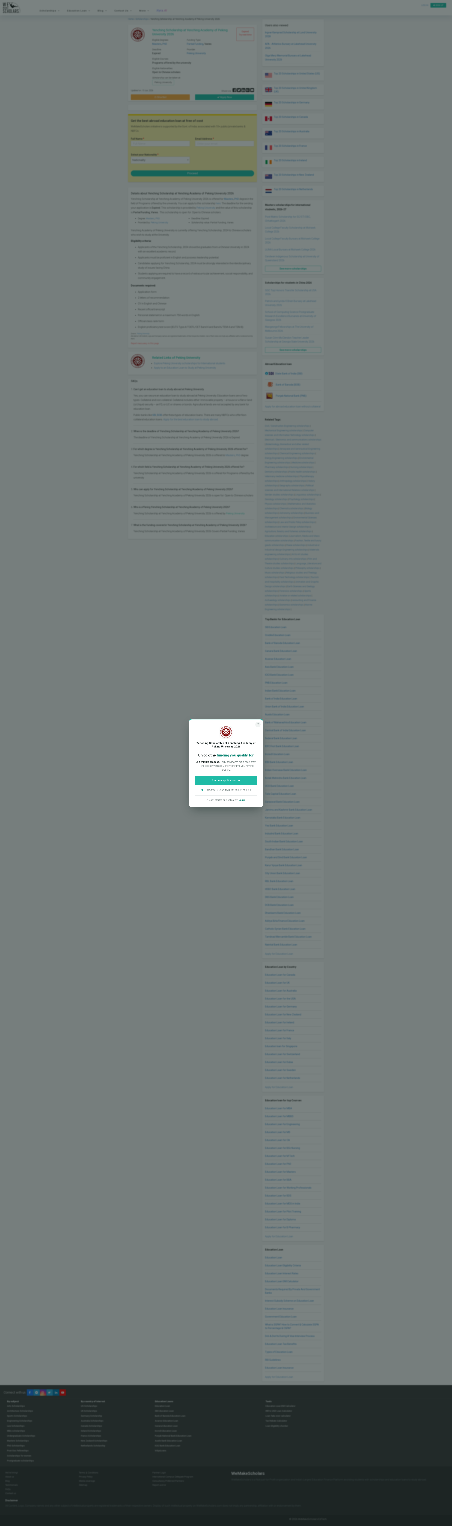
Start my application (224, 780)
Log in (242, 800)
